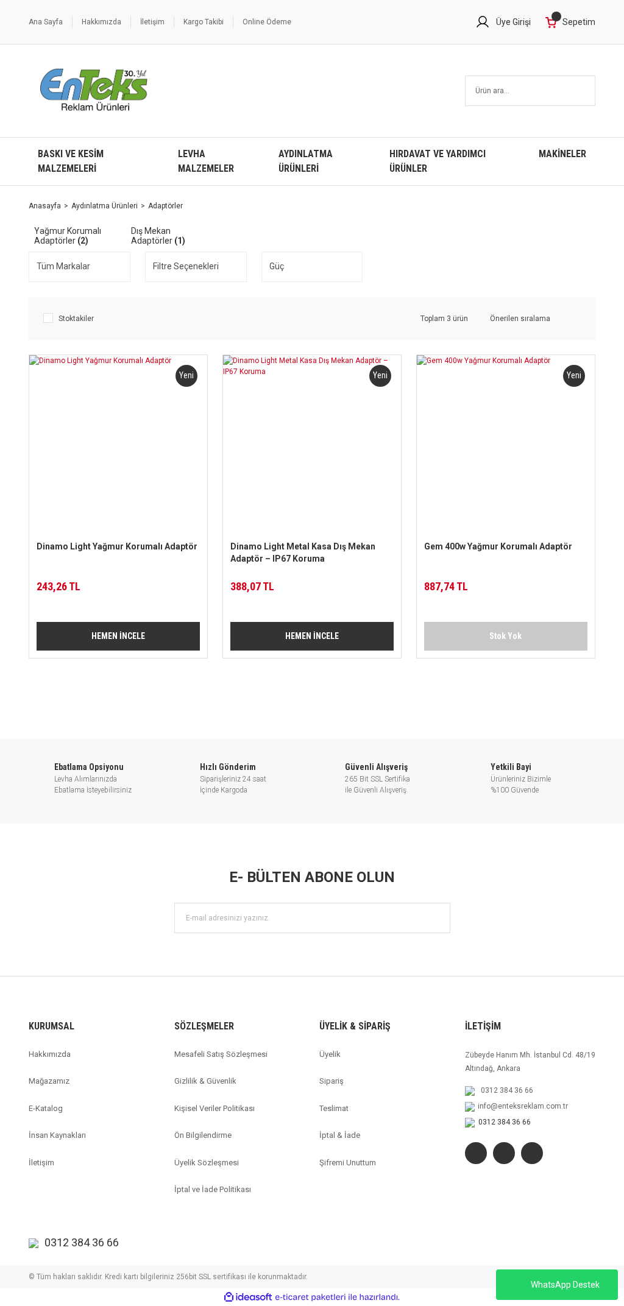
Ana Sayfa (46, 22)
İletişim (152, 22)
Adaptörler (165, 206)
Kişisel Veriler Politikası (214, 1108)
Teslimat (334, 1108)
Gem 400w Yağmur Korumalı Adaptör (498, 546)
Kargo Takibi (203, 22)
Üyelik (330, 1054)
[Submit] (435, 918)
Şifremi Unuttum (347, 1162)
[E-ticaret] (310, 1297)
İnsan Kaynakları (57, 1135)
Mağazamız (49, 1080)
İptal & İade (339, 1135)
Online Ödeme (267, 22)
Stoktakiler (76, 318)
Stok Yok (505, 636)
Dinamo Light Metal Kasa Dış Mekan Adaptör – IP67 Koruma (302, 552)
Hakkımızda (101, 22)
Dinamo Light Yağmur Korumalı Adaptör (117, 546)
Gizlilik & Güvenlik (205, 1080)
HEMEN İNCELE (118, 636)
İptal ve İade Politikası (212, 1189)
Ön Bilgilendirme (203, 1135)
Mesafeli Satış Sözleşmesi (221, 1054)
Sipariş (331, 1080)
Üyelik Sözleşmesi (206, 1162)
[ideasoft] (248, 1297)
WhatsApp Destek (565, 1285)
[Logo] (94, 90)
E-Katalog (46, 1108)
